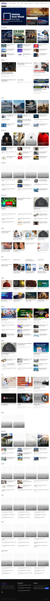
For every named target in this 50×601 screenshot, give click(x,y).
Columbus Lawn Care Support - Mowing (41, 564)
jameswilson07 (3, 112)
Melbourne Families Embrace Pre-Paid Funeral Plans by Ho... (43, 49)
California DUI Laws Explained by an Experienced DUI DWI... (18, 272)
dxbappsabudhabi (19, 389)
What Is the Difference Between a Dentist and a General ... (41, 119)
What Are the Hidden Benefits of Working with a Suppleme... (30, 238)
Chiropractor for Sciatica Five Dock (30, 243)
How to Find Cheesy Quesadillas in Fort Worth (18, 535)
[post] (13, 16)
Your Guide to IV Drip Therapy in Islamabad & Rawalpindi (6, 232)
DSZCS (14, 144)
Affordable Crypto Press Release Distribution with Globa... (6, 40)
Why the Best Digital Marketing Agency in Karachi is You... (43, 152)
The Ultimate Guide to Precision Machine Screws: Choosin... (8, 325)
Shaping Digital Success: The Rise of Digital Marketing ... (11, 147)
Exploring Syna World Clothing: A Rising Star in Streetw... (27, 156)
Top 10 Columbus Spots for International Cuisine (8, 514)
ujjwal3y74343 (3, 215)
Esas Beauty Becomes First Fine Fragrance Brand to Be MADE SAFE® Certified (17, 6)
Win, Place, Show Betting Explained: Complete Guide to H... (30, 40)
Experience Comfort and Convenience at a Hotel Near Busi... (43, 110)
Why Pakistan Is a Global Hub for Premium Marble (31, 444)
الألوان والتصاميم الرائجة (41, 259)
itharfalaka (19, 190)
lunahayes (2, 74)
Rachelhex (39, 144)
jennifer (40, 153)
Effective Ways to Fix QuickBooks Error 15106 (43, 364)
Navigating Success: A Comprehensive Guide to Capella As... (27, 481)
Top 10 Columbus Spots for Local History (39, 517)
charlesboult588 (3, 222)
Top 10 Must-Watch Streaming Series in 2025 (8, 221)
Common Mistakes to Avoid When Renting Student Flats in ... (11, 457)
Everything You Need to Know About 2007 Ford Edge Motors (43, 180)
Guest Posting (21, 0)
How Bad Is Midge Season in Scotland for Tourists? (27, 124)
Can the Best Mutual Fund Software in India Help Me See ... (27, 359)
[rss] (2, 592)
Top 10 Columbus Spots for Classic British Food (24, 514)
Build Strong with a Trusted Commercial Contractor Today (43, 457)
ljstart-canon (35, 389)
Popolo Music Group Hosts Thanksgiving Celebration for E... (11, 54)
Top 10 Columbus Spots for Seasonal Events (6, 508)
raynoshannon (3, 491)
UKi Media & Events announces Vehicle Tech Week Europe (43, 23)
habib (1, 260)
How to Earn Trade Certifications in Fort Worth (6, 535)
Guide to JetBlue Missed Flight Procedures (11, 124)
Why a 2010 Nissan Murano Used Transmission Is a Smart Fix (31, 175)
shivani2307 (18, 65)
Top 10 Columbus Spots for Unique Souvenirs (18, 508)
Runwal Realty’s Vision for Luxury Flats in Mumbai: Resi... (6, 443)
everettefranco (3, 326)
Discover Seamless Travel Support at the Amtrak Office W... (19, 110)
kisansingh (26, 273)
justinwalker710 (41, 365)
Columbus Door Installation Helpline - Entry (7, 570)
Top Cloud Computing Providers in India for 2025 (24, 404)
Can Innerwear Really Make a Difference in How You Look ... (17, 238)
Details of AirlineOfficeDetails (6, 119)
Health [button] (18, 3)
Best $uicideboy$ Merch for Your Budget (6, 143)
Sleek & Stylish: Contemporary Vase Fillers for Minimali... (27, 152)
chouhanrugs (3, 153)
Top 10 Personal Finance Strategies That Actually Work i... (9, 368)
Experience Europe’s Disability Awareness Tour (27, 115)
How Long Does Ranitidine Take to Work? (43, 250)
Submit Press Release (16, 0)
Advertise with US (26, 0)
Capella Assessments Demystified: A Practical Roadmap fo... (11, 481)
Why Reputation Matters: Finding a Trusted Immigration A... (11, 115)
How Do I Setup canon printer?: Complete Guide (39, 387)
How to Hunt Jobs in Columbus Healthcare (23, 538)
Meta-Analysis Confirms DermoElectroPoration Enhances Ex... (27, 54)
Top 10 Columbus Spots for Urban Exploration (40, 514)
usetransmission (41, 181)
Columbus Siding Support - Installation (39, 570)
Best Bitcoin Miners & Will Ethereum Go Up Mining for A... (18, 288)
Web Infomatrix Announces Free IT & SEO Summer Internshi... (42, 40)
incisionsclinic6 (3, 233)
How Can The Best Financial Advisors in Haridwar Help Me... (25, 368)
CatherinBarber (3, 478)
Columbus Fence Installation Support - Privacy (6, 564)
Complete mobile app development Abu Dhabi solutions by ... (24, 387)
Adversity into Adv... (25, 116)
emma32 (26, 261)
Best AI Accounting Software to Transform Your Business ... (43, 368)
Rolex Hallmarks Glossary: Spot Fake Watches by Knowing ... (43, 156)
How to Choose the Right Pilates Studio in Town (27, 485)
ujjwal (18, 200)
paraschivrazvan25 (25, 180)
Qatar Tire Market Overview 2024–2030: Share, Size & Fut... (43, 325)
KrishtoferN (24, 223)
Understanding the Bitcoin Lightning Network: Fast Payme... (43, 300)
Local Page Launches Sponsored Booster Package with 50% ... (27, 45)
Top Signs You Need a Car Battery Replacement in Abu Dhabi (25, 189)
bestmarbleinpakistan (28, 445)
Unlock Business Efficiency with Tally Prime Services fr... (27, 330)
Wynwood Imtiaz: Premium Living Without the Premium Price (8, 453)
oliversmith (35, 73)
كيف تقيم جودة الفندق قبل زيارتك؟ (5, 259)
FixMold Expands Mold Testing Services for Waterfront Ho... (11, 49)
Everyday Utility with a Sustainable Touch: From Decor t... (43, 147)
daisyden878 (40, 125)
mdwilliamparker (40, 478)
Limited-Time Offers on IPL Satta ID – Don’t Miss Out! (24, 199)
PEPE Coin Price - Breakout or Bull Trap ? (43, 288)
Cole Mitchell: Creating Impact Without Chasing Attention (40, 485)
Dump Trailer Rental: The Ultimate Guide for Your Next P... (41, 481)
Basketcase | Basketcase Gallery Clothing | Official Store (42, 238)
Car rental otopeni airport (26, 179)
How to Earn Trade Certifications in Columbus (30, 535)
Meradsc (24, 326)
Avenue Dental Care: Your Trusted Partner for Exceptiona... (11, 485)
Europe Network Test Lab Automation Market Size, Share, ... (6, 424)
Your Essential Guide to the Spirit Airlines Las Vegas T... (43, 124)
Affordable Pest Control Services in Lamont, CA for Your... (8, 330)
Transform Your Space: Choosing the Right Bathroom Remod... (43, 330)
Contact (2, 0)
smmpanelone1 (3, 389)
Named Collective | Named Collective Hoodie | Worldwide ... (8, 353)
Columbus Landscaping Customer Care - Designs (24, 567)
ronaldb (3, 181)
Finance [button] (30, 3)
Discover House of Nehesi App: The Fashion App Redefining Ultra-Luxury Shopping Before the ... (37, 14)
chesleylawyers (15, 273)
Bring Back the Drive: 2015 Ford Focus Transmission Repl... (9, 180)
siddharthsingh (39, 273)
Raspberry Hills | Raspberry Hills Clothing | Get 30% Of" (6, 288)
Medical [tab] (48, 60)
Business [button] (26, 3)
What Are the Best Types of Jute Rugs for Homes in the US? (9, 152)
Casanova (8, 335)
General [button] (42, 3)
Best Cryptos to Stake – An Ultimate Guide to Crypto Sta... (6, 300)
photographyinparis (41, 215)
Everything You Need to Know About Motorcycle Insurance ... (6, 265)
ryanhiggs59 (8, 482)
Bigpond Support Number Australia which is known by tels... (18, 476)
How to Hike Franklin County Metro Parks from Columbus (8, 539)
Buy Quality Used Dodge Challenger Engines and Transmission (8, 189)
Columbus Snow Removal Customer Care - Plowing (30, 564)
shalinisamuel (35, 454)
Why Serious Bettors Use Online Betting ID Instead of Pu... (9, 214)
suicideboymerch (4, 144)
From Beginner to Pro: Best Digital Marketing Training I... (40, 90)
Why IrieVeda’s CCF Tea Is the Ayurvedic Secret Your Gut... (29, 288)
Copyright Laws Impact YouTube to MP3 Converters (8, 208)
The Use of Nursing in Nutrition (39, 72)
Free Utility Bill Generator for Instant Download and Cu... (43, 477)
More (45, 3)
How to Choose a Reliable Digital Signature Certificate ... (27, 325)
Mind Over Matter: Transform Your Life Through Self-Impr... (24, 64)
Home (10, 3)
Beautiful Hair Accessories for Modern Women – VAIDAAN (27, 147)
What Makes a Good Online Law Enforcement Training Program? (7, 73)
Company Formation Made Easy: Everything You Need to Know (30, 272)
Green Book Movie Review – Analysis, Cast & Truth (18, 40)
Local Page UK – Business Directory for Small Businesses (8, 319)
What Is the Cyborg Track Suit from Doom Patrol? (43, 143)
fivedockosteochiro (27, 244)
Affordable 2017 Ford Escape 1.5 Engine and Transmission (43, 176)
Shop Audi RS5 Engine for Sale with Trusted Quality (41, 184)
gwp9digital (18, 345)
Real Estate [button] (37, 3)
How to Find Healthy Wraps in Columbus (39, 538)
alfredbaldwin (35, 482)
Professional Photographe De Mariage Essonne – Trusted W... (43, 214)
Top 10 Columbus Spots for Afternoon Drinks (8, 517)
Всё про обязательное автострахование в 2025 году (30, 260)
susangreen (8, 360)
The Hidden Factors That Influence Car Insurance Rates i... (41, 353)
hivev (39, 326)
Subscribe (47, 588)
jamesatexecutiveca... (25, 125)
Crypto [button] (22, 3)
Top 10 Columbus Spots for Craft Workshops (24, 517)
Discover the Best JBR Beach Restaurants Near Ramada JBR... (27, 119)
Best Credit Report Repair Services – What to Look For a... (11, 359)
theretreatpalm (40, 112)
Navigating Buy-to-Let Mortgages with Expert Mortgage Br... (24, 364)
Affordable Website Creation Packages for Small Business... (8, 404)
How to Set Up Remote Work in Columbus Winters (8, 545)
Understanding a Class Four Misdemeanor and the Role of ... (11, 334)
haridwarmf (19, 369)
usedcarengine (3, 177)
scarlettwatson (8, 116)
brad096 (27, 177)
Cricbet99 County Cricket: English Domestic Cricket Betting (23, 319)
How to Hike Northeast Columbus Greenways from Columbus (41, 546)
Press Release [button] (14, 3)
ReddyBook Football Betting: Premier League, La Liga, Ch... (40, 319)
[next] (48, 6)
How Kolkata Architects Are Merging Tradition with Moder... (42, 443)
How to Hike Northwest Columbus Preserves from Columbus (40, 542)
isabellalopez (40, 223)
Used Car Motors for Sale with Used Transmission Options (8, 184)
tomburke (19, 490)
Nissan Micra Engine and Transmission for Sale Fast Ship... (18, 175)
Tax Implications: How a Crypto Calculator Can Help (18, 300)
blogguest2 (39, 445)
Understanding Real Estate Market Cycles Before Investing (27, 453)
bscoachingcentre (36, 91)
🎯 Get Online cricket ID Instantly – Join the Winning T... (41, 219)
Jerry (14, 478)
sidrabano (40, 335)
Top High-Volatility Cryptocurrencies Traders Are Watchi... (30, 300)
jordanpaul (24, 153)
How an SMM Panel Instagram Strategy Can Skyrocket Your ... (8, 387)
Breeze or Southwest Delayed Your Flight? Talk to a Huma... (43, 115)
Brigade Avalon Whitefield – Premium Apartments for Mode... (43, 448)
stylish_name (35, 491)
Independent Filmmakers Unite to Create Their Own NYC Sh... (27, 49)
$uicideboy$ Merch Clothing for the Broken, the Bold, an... (31, 143)
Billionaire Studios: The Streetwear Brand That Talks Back (11, 156)
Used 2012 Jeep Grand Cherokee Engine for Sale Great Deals (6, 175)
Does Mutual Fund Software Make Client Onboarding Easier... (43, 359)
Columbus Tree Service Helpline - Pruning (7, 567)
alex (2, 23)
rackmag (40, 190)
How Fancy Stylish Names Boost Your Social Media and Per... (41, 490)
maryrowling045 (16, 445)
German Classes (20, 79)
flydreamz (8, 125)
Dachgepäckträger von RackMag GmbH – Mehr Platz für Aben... (43, 189)
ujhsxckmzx (39, 240)
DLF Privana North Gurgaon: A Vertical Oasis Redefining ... (19, 444)
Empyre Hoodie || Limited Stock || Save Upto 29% (18, 143)
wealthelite (24, 360)
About (8, 0)
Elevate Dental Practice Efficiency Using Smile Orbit (6, 477)
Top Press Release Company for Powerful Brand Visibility (43, 54)
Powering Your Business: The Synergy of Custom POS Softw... (43, 334)
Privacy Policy (5, 0)
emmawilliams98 (16, 112)
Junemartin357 (3, 120)
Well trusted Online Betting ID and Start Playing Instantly (8, 219)
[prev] (47, 6)
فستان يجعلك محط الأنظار (16, 259)
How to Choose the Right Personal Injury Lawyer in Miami (30, 110)
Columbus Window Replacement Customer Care (24, 570)
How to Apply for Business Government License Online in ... (42, 272)
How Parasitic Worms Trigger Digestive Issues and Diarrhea (5, 250)
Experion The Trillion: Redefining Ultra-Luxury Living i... (27, 448)
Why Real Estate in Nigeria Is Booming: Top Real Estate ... (27, 457)
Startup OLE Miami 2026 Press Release (43, 45)
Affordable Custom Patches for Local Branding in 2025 (25, 489)
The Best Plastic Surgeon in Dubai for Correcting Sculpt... (19, 250)
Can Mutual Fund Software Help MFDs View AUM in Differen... (11, 364)
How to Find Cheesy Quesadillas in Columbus (42, 535)
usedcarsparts (35, 185)
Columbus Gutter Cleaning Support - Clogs (40, 567)
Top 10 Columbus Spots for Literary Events (42, 508)
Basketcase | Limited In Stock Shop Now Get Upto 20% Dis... (41, 208)
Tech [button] (33, 3)
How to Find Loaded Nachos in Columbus (23, 545)
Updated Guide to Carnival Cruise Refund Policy (6, 111)
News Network (11, 0)
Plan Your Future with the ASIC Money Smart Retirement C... (24, 344)
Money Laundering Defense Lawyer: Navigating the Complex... (27, 334)
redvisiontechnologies (9, 365)
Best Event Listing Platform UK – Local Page (11, 45)
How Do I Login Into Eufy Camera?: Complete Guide (40, 404)
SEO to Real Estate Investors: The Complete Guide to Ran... (41, 453)
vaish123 (3, 445)
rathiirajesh (24, 454)
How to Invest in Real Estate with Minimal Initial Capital (11, 448)
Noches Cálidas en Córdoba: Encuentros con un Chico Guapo (43, 222)
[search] (48, 3)
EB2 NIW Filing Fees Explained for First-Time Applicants (8, 80)
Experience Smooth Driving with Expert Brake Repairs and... (27, 184)
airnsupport (40, 116)
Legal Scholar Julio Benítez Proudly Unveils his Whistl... (31, 23)
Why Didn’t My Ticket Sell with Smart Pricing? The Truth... (27, 222)
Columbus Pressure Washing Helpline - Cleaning (19, 564)
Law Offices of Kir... (28, 112)
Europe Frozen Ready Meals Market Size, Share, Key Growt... (18, 424)
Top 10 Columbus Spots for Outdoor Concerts (30, 508)
